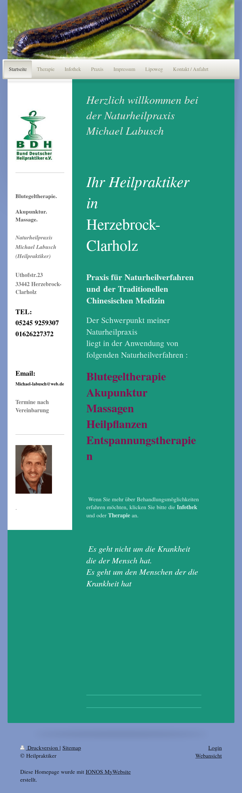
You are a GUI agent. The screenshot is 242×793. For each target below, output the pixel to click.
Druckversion (43, 747)
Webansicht (208, 755)
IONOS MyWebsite (108, 771)
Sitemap (71, 747)
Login (215, 747)
